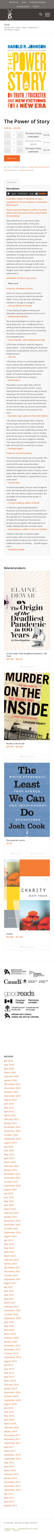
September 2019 (12, 1357)
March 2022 (10, 1255)
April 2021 (9, 1298)
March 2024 (10, 1162)
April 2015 (9, 1501)
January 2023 (10, 1216)
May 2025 (9, 1107)
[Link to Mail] (48, 1525)
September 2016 (12, 1458)
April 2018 (9, 1419)
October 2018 (11, 1396)
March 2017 (10, 1450)
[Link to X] (43, 1525)
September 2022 (12, 1232)
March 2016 (10, 1470)
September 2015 (12, 1489)
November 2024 (12, 1130)
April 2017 (9, 1446)
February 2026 (11, 1076)
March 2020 (10, 1333)
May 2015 (9, 1497)
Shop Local (13, 283)
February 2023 (11, 1212)
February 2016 (11, 1474)
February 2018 (11, 1427)
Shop (24, 2)
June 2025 (9, 1103)
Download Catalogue (37, 2)
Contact (36, 6)
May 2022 (9, 1247)
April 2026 (9, 1068)
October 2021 (11, 1275)
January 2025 (10, 1123)
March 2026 (10, 1072)
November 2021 (12, 1271)
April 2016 (9, 1466)
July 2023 (8, 1193)
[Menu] (46, 14)
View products (28, 667)
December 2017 (12, 1435)
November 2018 (12, 1392)
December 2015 (12, 1482)
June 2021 (9, 1290)
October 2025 (11, 1091)
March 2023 (10, 1208)
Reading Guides (23, 6)
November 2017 (12, 1439)
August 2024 (10, 1142)
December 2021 (12, 1267)
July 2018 (8, 1407)
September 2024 (12, 1138)
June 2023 (9, 1197)
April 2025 (9, 1111)
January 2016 (10, 1478)
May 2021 (9, 1294)
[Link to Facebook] (39, 1525)
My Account (13, 2)
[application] (27, 193)
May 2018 (9, 1415)
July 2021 (8, 1286)
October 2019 (11, 1353)
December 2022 (12, 1220)
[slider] (43, 193)
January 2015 (10, 1505)
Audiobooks (33, 167)
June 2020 (9, 1322)
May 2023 (9, 1201)
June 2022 (9, 1244)
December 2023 (12, 1173)
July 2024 (8, 1146)
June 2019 (9, 1368)
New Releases (44, 167)
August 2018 (10, 1404)
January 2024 (10, 1169)
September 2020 (12, 1318)
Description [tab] (11, 182)
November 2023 (12, 1177)
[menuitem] (14, 2)
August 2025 (10, 1099)
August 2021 (10, 1283)
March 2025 (10, 1115)
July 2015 (8, 1493)
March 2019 (10, 1380)
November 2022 (12, 1224)
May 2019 (9, 1372)
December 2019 (12, 1345)
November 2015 (12, 1485)
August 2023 (10, 1189)
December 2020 (12, 1310)
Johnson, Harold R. (27, 170)
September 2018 (12, 1400)
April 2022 (9, 1251)
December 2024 (12, 1127)
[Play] (8, 193)
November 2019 (12, 1349)
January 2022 (10, 1263)
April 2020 (9, 1329)
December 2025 (12, 1084)
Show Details (37, 853)
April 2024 (9, 1158)
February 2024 (11, 1166)
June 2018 (9, 1411)
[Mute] (36, 193)
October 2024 (11, 1134)
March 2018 (10, 1423)
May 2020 (9, 1326)
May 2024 (9, 1154)
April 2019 (9, 1376)
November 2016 (12, 1454)
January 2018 (10, 1431)
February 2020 (11, 1337)
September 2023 (12, 1185)
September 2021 (12, 1279)
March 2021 (10, 1302)
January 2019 (10, 1388)
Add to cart (12, 158)
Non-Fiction (8, 170)
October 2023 (11, 1181)
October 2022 (11, 1228)
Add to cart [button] (17, 853)
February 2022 (11, 1259)
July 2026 (8, 1060)
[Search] (39, 14)
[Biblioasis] (22, 14)
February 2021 (11, 1306)
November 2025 (12, 1088)
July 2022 (8, 1240)
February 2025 (11, 1119)
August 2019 (10, 1361)
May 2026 (9, 1064)
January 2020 (10, 1341)
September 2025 (12, 1095)
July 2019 (8, 1365)
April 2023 (9, 1205)
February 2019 (11, 1384)
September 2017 (12, 1443)
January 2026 (10, 1080)
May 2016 (9, 1462)
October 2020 (11, 1314)
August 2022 (10, 1236)
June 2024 (9, 1150)
